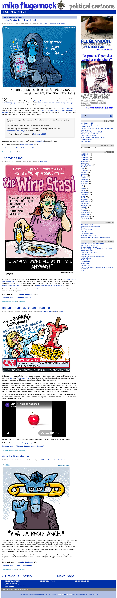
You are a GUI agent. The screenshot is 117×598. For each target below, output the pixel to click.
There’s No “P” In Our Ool (88, 135)
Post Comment (6, 152)
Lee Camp (84, 231)
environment (85, 179)
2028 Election (85, 159)
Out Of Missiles (85, 127)
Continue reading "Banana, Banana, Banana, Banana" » (23, 446)
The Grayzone (85, 265)
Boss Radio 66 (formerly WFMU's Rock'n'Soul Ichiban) (97, 249)
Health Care (84, 183)
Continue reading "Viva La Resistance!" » (18, 565)
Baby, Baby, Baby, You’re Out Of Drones (93, 137)
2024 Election (85, 158)
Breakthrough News (87, 251)
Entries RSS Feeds (8, 589)
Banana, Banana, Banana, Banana (26, 308)
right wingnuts (85, 203)
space (83, 209)
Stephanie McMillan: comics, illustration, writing (95, 237)
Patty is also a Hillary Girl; (11, 285)
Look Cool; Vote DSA (87, 123)
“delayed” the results (41, 101)
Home (6, 12)
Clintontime (84, 170)
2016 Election (44, 311)
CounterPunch (85, 254)
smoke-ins (84, 207)
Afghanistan (84, 161)
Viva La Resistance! (16, 456)
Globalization (85, 181)
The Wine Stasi (12, 158)
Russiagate (61, 311)
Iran (82, 185)
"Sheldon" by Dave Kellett (89, 247)
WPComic (69, 594)
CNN (11, 378)
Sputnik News (85, 263)
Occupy (83, 196)
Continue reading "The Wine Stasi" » (16, 297)
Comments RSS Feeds (20, 589)
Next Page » (67, 576)
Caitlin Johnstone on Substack (90, 226)
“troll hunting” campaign (64, 108)
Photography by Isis (87, 260)
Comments (15, 152)
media (55, 23)
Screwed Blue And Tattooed (89, 134)
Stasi (38, 289)
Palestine (84, 198)
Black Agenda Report (87, 224)
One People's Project (87, 233)
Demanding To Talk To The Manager (49, 285)
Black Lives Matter (86, 165)
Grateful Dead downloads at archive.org (93, 256)
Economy (84, 176)
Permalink (22, 152)
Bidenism (84, 163)
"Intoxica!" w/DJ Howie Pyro (89, 245)
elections (50, 23)
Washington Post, (23, 378)
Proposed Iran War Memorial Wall (91, 132)
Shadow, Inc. (39, 141)
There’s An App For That (19, 20)
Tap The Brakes (85, 141)
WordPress (61, 594)
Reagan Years (85, 201)
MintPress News (86, 258)
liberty (41, 161)
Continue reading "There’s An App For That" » (20, 148)
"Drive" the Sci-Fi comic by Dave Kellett (93, 243)
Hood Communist (86, 230)
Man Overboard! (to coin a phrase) (91, 125)
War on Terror (85, 218)
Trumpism (84, 211)
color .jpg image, (26, 144)
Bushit (83, 167)
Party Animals (61, 23)
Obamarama (85, 194)
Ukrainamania (85, 212)
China (83, 169)
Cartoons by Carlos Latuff (89, 252)
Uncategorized (85, 214)
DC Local (84, 174)
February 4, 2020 (39, 134)
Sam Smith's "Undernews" (89, 235)
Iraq (82, 187)
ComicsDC (84, 228)
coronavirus (84, 172)
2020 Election (43, 23)
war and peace (85, 216)
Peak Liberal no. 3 (86, 139)
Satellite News (85, 262)
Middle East (84, 192)
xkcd (82, 270)
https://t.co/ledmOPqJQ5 (16, 131)
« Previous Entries (17, 576)
